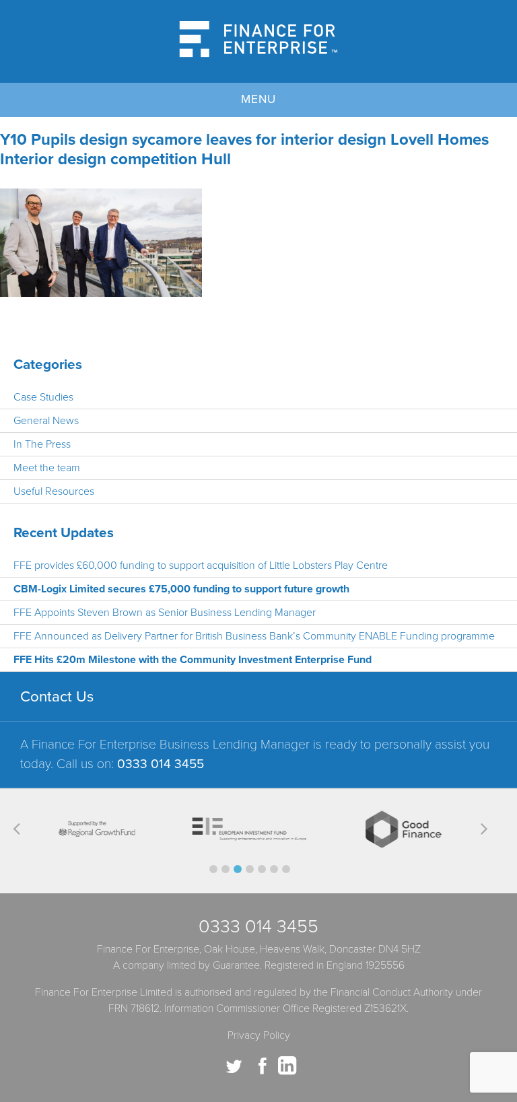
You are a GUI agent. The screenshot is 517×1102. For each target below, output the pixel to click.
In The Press (42, 444)
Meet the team (46, 468)
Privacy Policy (259, 1035)
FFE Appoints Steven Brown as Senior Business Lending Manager (164, 612)
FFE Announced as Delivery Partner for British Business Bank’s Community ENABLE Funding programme (254, 636)
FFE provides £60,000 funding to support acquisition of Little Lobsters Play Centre (200, 565)
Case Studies (43, 397)
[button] (213, 869)
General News (46, 420)
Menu (258, 99)
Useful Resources (53, 491)
